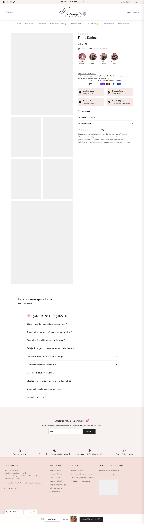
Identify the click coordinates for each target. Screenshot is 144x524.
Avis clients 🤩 (76, 24)
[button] (83, 34)
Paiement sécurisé (56, 488)
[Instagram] (7, 2)
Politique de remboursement (81, 481)
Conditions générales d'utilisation (83, 474)
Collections (42, 24)
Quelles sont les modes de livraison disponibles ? (50, 380)
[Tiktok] (14, 2)
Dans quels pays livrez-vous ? (40, 372)
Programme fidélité (56, 481)
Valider (89, 431)
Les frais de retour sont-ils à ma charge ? (46, 356)
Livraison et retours (56, 474)
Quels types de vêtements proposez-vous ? (47, 324)
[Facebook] (4, 2)
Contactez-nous (108, 24)
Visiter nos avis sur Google (109, 470)
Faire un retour (123, 24)
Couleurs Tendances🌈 (58, 24)
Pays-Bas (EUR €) (125, 2)
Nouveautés (29, 24)
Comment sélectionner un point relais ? (45, 388)
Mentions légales (77, 470)
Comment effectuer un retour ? (41, 364)
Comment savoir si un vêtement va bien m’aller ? (49, 332)
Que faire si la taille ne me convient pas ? (46, 340)
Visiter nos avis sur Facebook (109, 475)
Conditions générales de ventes (82, 477)
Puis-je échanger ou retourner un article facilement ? (51, 348)
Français (136, 2)
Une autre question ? (36, 397)
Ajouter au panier (91, 519)
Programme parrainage (58, 484)
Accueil (18, 24)
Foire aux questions (57, 470)
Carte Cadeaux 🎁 (92, 24)
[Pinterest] (11, 2)
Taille (42, 519)
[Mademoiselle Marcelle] (72, 12)
